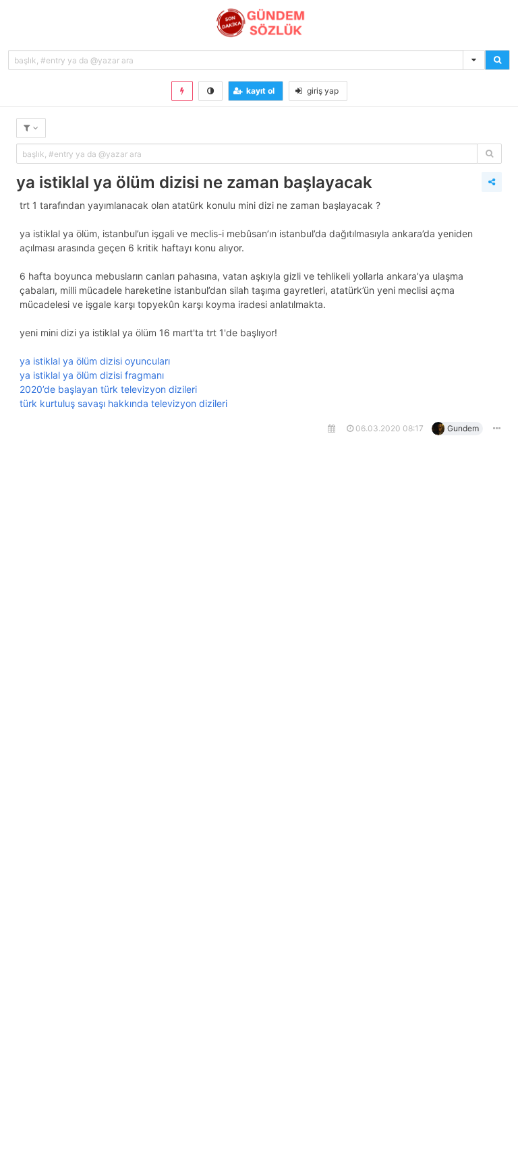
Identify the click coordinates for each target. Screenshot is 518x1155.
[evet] (489, 154)
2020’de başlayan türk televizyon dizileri (108, 389)
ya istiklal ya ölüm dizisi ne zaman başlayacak (194, 182)
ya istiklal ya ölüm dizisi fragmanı (92, 375)
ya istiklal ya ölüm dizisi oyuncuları (95, 361)
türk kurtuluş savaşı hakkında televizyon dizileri (123, 403)
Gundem (463, 428)
